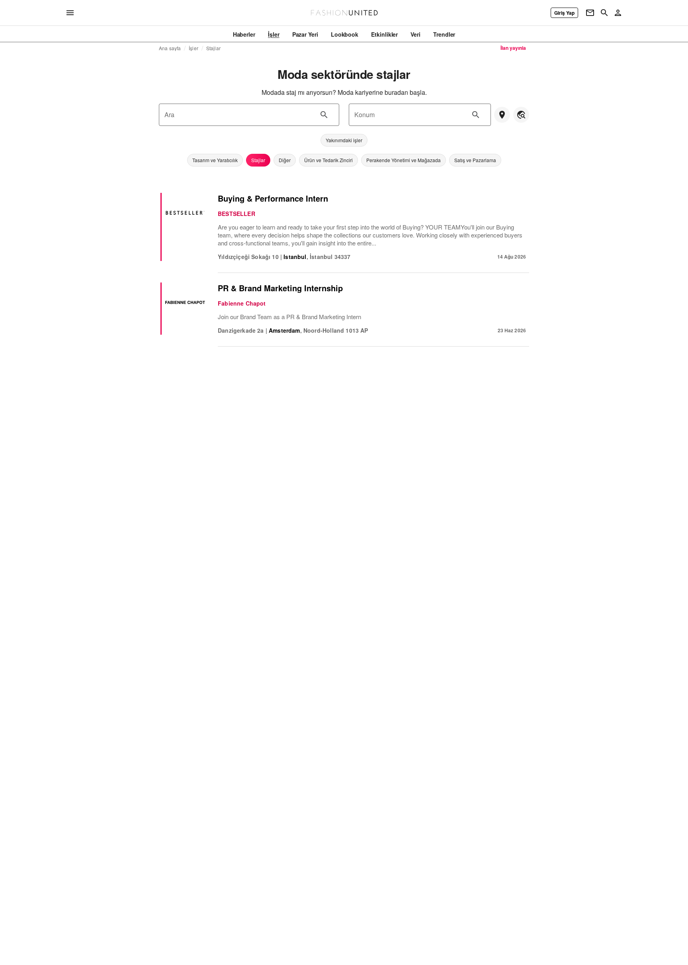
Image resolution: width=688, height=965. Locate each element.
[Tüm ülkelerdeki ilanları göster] (521, 115)
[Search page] (604, 13)
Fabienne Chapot (242, 303)
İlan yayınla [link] (513, 47)
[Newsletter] (590, 13)
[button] (344, 140)
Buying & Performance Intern (273, 198)
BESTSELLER (236, 214)
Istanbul (294, 257)
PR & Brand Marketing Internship (280, 288)
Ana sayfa (170, 48)
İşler (193, 48)
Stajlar (213, 48)
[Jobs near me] (502, 115)
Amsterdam (284, 330)
